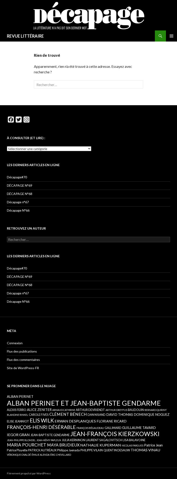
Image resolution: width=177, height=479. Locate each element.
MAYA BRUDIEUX (63, 445)
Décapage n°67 (18, 202)
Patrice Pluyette (17, 450)
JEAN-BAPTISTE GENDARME (50, 435)
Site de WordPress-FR (23, 368)
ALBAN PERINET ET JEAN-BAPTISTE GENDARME (84, 403)
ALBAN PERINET (20, 396)
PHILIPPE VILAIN (91, 450)
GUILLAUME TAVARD (139, 427)
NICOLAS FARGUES (132, 445)
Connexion (15, 343)
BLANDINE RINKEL (17, 414)
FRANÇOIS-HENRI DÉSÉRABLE (41, 427)
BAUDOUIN (136, 410)
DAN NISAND (97, 414)
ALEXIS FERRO (16, 410)
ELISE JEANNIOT (18, 421)
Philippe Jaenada (68, 450)
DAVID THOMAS (119, 414)
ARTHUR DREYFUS (116, 409)
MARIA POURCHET (26, 444)
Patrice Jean (153, 445)
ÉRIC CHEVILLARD (60, 454)
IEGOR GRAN (18, 434)
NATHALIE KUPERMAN (100, 445)
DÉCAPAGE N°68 (19, 194)
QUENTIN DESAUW (116, 450)
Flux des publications (22, 351)
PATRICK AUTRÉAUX (42, 450)
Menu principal (171, 36)
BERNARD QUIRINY (156, 409)
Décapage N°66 (18, 210)
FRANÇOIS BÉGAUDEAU (90, 427)
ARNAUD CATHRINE (63, 409)
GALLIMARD (113, 428)
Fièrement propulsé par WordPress (29, 473)
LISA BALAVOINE (134, 440)
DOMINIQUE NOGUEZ (151, 414)
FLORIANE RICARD (112, 421)
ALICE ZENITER (39, 409)
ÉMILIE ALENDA (41, 454)
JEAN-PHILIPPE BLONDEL (21, 440)
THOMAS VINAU (145, 450)
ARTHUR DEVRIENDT (90, 410)
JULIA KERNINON (73, 440)
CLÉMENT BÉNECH (68, 414)
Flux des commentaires (23, 360)
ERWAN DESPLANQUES (75, 421)
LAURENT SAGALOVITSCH (104, 440)
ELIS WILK (42, 420)
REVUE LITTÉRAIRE (25, 36)
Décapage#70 (17, 177)
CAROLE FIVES (39, 414)
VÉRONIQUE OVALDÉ (19, 454)
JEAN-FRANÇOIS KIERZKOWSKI (114, 433)
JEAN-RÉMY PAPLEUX (48, 440)
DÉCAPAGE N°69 (19, 185)
